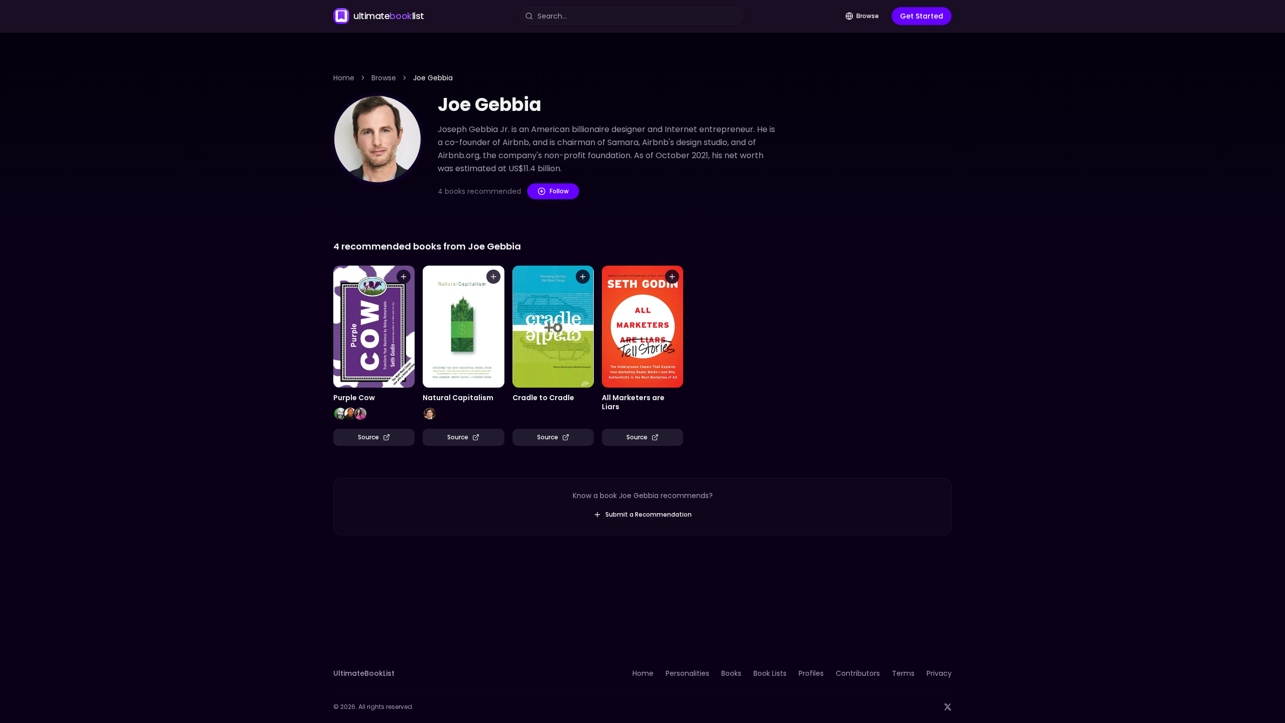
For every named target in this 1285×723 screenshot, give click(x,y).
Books (731, 673)
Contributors (858, 673)
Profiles (811, 673)
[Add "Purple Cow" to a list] (404, 277)
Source (368, 437)
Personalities (687, 673)
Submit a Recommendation (648, 514)
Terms (903, 673)
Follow (559, 191)
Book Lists (770, 673)
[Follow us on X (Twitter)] (948, 707)
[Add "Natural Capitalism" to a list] (493, 277)
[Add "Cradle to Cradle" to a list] (583, 277)
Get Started (921, 16)
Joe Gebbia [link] (433, 78)
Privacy (939, 673)
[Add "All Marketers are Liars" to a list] (672, 277)
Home (343, 78)
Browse (867, 16)
